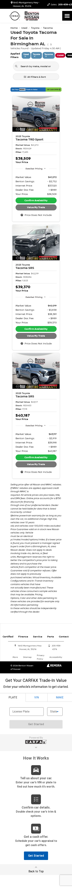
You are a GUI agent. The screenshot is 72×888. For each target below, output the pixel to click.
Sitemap (27, 657)
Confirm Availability (36, 200)
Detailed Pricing (34, 168)
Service (37, 636)
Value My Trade (36, 207)
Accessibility (55, 657)
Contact (64, 636)
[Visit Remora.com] (54, 666)
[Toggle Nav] (67, 16)
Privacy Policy (40, 657)
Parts (50, 636)
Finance (23, 636)
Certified (8, 636)
